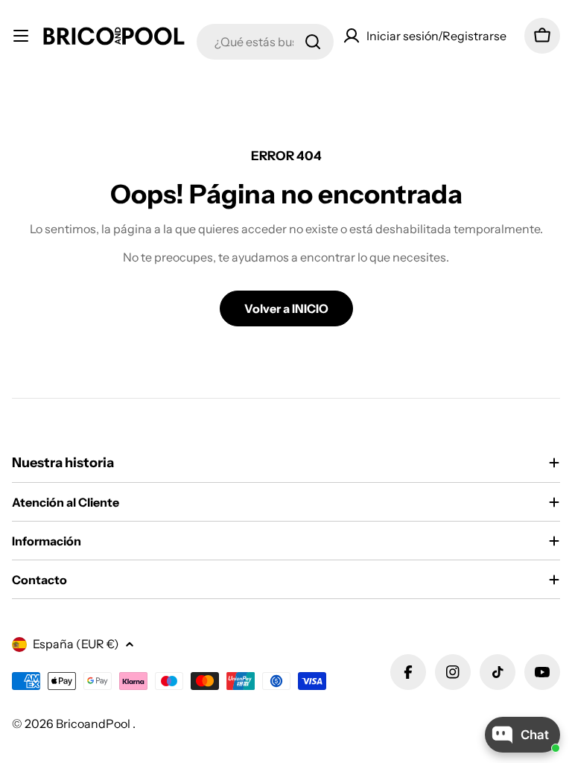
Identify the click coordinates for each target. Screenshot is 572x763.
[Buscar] (313, 42)
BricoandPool (94, 723)
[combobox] (265, 42)
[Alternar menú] (21, 36)
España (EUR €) (76, 643)
